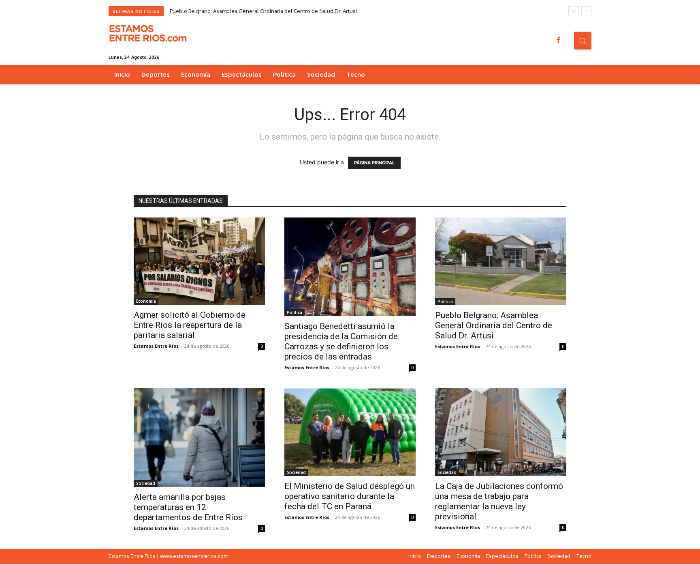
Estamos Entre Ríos (156, 346)
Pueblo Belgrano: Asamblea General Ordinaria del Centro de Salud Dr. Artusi (263, 11)
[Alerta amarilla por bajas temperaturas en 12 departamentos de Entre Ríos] (199, 437)
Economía (146, 301)
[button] (582, 40)
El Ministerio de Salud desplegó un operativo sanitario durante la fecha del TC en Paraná (349, 496)
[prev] (573, 11)
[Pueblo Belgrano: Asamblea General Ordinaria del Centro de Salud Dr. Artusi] (500, 261)
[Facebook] (558, 40)
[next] (586, 11)
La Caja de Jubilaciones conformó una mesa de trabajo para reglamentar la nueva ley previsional (499, 501)
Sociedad (145, 483)
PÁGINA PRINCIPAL (374, 163)
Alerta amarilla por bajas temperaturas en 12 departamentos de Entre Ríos (188, 507)
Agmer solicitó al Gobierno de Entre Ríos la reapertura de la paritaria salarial (189, 325)
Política (294, 312)
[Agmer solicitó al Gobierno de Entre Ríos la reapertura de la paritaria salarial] (199, 261)
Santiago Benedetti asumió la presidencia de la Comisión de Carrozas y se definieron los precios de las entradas (341, 341)
